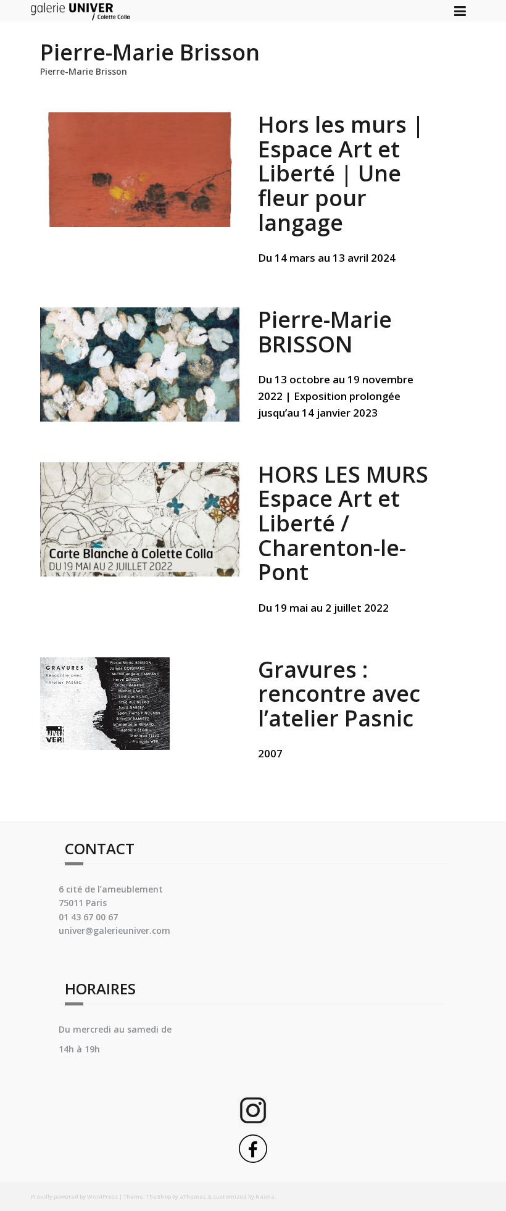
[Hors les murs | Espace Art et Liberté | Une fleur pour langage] (139, 169)
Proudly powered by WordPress (74, 1196)
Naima (265, 1196)
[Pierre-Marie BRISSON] (139, 363)
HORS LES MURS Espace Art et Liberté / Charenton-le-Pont (343, 523)
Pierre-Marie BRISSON (325, 331)
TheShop (158, 1196)
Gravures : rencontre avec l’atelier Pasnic (339, 693)
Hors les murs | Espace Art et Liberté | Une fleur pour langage (341, 173)
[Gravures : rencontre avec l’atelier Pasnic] (105, 702)
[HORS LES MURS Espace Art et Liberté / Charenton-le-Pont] (139, 518)
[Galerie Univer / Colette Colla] (80, 9)
